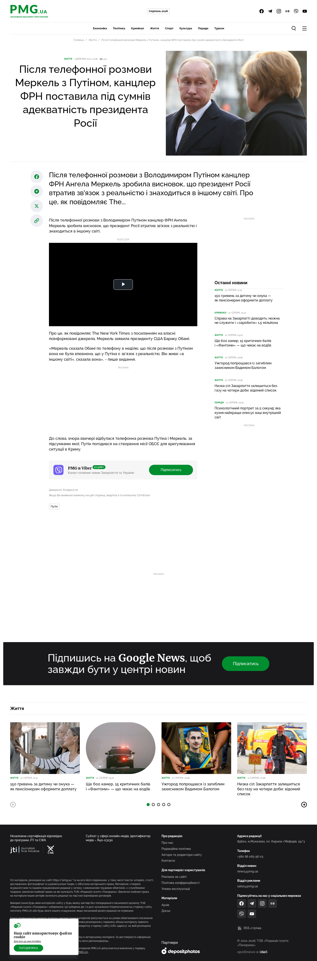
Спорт (169, 28)
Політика (119, 28)
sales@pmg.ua (247, 886)
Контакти (168, 860)
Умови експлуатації (176, 889)
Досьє (166, 911)
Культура (185, 28)
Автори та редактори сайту (182, 854)
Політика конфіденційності (180, 883)
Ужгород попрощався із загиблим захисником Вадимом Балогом (243, 365)
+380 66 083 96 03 (250, 856)
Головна (79, 40)
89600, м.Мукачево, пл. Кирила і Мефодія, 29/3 (271, 841)
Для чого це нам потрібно (27, 941)
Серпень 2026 (158, 11)
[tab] (148, 804)
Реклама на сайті (174, 876)
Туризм (219, 28)
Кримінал (137, 28)
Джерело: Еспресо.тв (63, 489)
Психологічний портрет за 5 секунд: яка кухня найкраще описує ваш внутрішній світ (248, 412)
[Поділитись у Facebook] (36, 176)
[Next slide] (304, 804)
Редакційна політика (176, 848)
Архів (165, 905)
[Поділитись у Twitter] (36, 206)
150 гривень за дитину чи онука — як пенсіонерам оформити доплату (244, 298)
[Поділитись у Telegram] (36, 191)
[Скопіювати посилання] (36, 220)
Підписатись (171, 470)
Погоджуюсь (28, 948)
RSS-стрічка (252, 928)
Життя (154, 28)
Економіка (100, 28)
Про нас (167, 842)
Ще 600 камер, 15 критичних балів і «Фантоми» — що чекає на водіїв (243, 343)
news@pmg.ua (247, 871)
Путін (54, 506)
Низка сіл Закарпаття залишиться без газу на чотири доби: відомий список (246, 388)
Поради (203, 28)
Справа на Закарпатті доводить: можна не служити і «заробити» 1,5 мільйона (247, 320)
